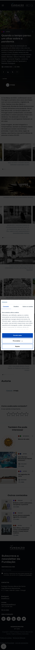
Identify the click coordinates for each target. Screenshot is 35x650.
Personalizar (16, 341)
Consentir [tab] (6, 306)
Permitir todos (17, 335)
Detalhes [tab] (16, 306)
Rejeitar (17, 346)
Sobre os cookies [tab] (28, 306)
